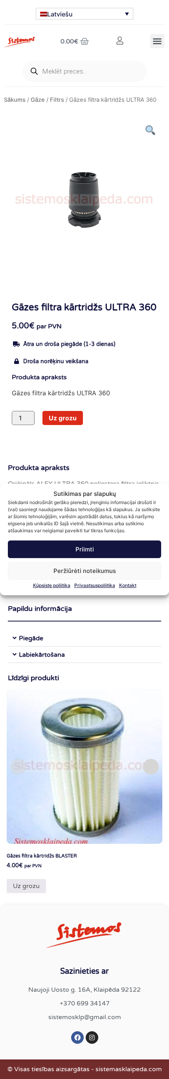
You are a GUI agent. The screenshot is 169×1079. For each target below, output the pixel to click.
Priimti (84, 549)
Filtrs (57, 99)
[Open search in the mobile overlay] (84, 71)
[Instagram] (92, 1037)
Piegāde (31, 638)
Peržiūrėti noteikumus (84, 571)
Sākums (15, 99)
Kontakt (127, 585)
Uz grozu (63, 418)
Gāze (38, 99)
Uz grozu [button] (26, 886)
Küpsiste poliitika (51, 585)
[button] (157, 41)
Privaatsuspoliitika (94, 585)
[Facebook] (77, 1037)
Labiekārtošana (42, 655)
